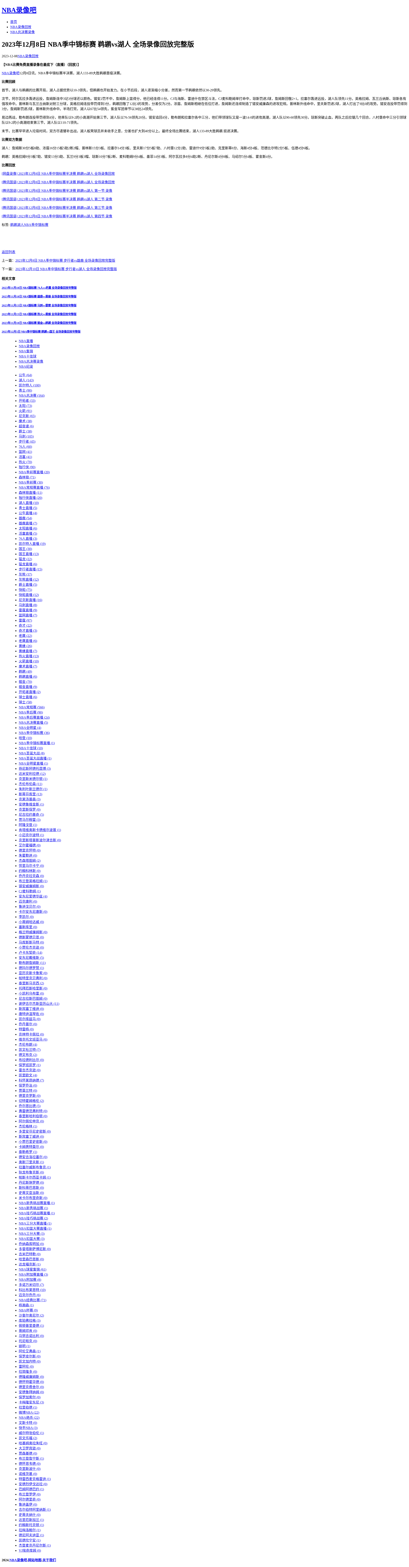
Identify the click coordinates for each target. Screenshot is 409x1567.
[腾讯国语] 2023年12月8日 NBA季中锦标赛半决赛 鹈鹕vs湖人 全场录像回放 (58, 182)
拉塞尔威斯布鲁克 (35, 1167)
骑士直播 (28, 697)
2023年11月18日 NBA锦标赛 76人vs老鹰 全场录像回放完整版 (39, 287)
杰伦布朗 (28, 1044)
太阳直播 (28, 528)
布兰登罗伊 (29, 1494)
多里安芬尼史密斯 (35, 1131)
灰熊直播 (29, 579)
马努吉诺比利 (31, 1336)
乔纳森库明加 (31, 1244)
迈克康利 (28, 901)
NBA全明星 (30, 728)
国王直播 (29, 554)
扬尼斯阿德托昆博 (35, 768)
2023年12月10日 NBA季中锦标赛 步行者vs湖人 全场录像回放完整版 (66, 269)
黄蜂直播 (28, 651)
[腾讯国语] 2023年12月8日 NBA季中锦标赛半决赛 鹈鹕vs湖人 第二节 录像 (57, 199)
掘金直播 (28, 687)
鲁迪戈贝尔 (29, 906)
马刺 (26, 436)
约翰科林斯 (29, 871)
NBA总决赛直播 (33, 722)
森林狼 (27, 477)
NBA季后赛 (31, 712)
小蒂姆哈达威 (31, 922)
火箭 (25, 411)
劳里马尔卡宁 (31, 866)
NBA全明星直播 (33, 763)
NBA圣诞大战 (32, 753)
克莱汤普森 (29, 799)
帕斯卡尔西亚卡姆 (35, 1177)
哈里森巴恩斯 (31, 1259)
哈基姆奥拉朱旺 (33, 1443)
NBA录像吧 (19, 10)
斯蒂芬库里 (30, 794)
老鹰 (25, 636)
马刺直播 (28, 605)
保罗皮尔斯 (29, 1356)
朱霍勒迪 (28, 855)
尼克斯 (27, 416)
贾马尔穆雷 (29, 820)
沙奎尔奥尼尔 (31, 1315)
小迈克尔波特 (31, 835)
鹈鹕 (13, 225)
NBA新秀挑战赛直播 (37, 1203)
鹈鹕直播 (28, 676)
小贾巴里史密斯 (33, 1141)
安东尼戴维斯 (31, 957)
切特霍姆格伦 (31, 1101)
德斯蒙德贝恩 (31, 937)
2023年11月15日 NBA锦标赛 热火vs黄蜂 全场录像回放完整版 (39, 314)
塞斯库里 (28, 927)
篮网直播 (28, 615)
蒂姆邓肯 (28, 1331)
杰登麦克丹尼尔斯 (35, 1545)
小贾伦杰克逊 (31, 947)
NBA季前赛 (31, 482)
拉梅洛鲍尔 (29, 1530)
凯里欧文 (28, 1075)
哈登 (25, 738)
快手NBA (28, 1428)
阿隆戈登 (28, 825)
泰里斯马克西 (31, 983)
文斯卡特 (28, 1423)
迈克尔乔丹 (29, 1295)
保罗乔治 (28, 1085)
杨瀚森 (26, 1305)
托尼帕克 (28, 1341)
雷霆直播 (28, 610)
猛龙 (25, 559)
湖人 (20, 225)
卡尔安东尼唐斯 (33, 911)
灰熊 (25, 574)
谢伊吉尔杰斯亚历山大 (39, 1003)
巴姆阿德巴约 (31, 1489)
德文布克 (28, 1055)
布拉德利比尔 (31, 1060)
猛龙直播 (28, 564)
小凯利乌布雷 (31, 993)
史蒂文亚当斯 (31, 1193)
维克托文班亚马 (33, 1039)
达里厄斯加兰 (31, 1520)
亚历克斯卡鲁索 (33, 973)
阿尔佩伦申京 (31, 1121)
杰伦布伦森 (30, 784)
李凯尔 (26, 917)
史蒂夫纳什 (29, 1515)
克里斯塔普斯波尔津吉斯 (40, 840)
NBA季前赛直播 (34, 472)
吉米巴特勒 (29, 1254)
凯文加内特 (29, 1361)
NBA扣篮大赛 (32, 1239)
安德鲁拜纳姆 (31, 1392)
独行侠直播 (30, 498)
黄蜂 (25, 646)
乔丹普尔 (28, 1024)
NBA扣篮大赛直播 (35, 1228)
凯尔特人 (29, 385)
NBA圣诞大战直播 (35, 758)
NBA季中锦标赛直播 (37, 743)
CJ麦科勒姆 (30, 891)
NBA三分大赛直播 (35, 1223)
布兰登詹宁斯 (31, 1458)
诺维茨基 (28, 1474)
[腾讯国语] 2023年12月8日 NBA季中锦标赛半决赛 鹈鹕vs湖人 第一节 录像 (57, 190)
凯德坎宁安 (29, 1540)
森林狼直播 (30, 492)
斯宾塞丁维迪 (31, 1009)
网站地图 (35, 1560)
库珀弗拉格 (29, 1320)
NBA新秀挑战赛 (33, 1208)
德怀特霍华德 (31, 1382)
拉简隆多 (28, 1371)
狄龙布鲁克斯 (31, 1172)
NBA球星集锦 (32, 1269)
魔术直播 (28, 666)
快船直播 (29, 595)
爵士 (25, 431)
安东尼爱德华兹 (33, 896)
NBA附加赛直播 (33, 1274)
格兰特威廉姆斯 (33, 932)
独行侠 (27, 467)
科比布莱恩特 (32, 1290)
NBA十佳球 (27, 356)
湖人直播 (29, 503)
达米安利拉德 (32, 774)
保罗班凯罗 (29, 1065)
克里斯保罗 (29, 809)
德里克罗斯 (29, 1095)
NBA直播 (26, 341)
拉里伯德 (28, 1407)
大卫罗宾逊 (29, 1448)
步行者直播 (30, 569)
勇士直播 (28, 508)
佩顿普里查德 (31, 1325)
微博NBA (29, 1412)
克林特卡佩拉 (31, 1034)
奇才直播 (28, 630)
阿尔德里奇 (29, 1499)
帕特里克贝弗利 (33, 978)
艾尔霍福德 (29, 845)
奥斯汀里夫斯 (31, 1162)
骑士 (25, 702)
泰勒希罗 (28, 1152)
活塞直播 (28, 533)
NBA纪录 (26, 366)
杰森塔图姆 (29, 860)
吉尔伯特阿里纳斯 (35, 1509)
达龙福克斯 (29, 1264)
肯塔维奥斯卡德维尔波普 (40, 830)
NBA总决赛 (32, 395)
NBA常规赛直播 (34, 487)
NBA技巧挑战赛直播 (37, 1213)
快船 (25, 590)
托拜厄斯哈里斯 (33, 988)
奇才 (25, 625)
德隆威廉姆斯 (31, 1377)
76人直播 (28, 538)
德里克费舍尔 (31, 1387)
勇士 (25, 390)
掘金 (25, 682)
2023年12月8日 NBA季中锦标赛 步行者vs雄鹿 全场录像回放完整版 (65, 260)
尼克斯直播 (30, 600)
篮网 (25, 452)
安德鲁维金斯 (31, 804)
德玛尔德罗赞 (31, 968)
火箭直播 (29, 661)
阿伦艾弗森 (29, 1351)
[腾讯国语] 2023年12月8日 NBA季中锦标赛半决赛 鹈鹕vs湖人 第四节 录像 (57, 216)
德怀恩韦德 (29, 1463)
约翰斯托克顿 (31, 1525)
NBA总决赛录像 (22, 32)
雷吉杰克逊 (29, 1070)
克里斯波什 (29, 1469)
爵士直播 (28, 584)
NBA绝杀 (29, 1417)
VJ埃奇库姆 (30, 1550)
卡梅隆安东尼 (31, 1402)
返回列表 (8, 252)
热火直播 (29, 656)
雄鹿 (25, 518)
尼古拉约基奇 (31, 814)
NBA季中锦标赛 (36, 225)
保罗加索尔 (29, 1397)
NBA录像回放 (20, 27)
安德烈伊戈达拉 (33, 1484)
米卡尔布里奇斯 (33, 1198)
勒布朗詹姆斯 (32, 963)
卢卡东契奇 (30, 952)
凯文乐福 (28, 1438)
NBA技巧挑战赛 (33, 1218)
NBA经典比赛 (32, 1300)
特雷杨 (26, 1029)
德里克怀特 (29, 850)
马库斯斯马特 (31, 942)
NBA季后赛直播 (34, 717)
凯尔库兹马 (29, 1019)
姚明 (24, 1346)
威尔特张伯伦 (31, 1433)
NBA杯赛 (28, 1310)
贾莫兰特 (28, 1090)
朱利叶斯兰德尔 (33, 789)
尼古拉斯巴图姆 (33, 998)
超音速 (26, 426)
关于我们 (49, 1560)
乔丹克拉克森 (31, 876)
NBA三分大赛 (32, 1233)
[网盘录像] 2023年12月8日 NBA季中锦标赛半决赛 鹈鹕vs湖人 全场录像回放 (58, 173)
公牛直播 (28, 513)
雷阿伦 (26, 1366)
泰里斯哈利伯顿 (33, 1116)
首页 (13, 22)
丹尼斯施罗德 (31, 1182)
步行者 (27, 441)
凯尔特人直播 (32, 544)
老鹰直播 (28, 641)
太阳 (25, 406)
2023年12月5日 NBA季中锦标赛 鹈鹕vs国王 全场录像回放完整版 (41, 331)
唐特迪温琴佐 (31, 1014)
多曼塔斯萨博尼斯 (35, 1249)
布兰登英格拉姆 (33, 881)
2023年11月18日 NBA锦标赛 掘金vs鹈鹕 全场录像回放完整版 (39, 323)
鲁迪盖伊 (28, 1504)
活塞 (25, 457)
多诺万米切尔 (31, 1285)
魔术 (25, 421)
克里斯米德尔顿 (33, 779)
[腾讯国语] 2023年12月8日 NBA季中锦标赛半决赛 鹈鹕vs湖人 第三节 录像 (57, 208)
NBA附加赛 (30, 1279)
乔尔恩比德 (29, 1106)
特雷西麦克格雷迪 (35, 1479)
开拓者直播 (29, 692)
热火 (25, 462)
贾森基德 (28, 1453)
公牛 (25, 375)
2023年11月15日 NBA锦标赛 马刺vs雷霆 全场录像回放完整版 (39, 305)
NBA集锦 (26, 351)
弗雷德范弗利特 (33, 1111)
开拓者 (27, 400)
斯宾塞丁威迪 (31, 1136)
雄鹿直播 (28, 523)
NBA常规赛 (32, 707)
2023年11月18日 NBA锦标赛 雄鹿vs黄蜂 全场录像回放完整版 (39, 296)
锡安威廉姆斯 (31, 886)
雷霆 (25, 620)
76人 (25, 446)
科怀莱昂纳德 (31, 1080)
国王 (25, 549)
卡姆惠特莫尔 (31, 1147)
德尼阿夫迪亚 (31, 1535)
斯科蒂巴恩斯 (31, 1187)
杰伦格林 (28, 1126)
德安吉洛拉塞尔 (33, 1157)
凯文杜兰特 (29, 1049)
